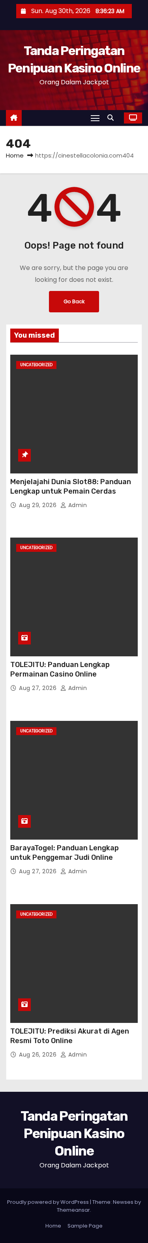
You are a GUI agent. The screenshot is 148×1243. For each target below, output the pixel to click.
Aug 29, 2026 (38, 505)
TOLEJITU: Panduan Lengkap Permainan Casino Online (60, 669)
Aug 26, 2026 (38, 1055)
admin (76, 505)
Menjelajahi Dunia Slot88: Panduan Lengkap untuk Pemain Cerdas (70, 486)
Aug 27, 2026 (38, 688)
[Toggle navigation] (95, 118)
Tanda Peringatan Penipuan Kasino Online (74, 1133)
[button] (112, 117)
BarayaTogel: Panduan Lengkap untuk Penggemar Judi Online (64, 853)
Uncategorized (36, 365)
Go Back (74, 301)
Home (15, 155)
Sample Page (85, 1226)
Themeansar (73, 1210)
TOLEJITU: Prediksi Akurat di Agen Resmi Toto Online (69, 1036)
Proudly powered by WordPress (48, 1202)
